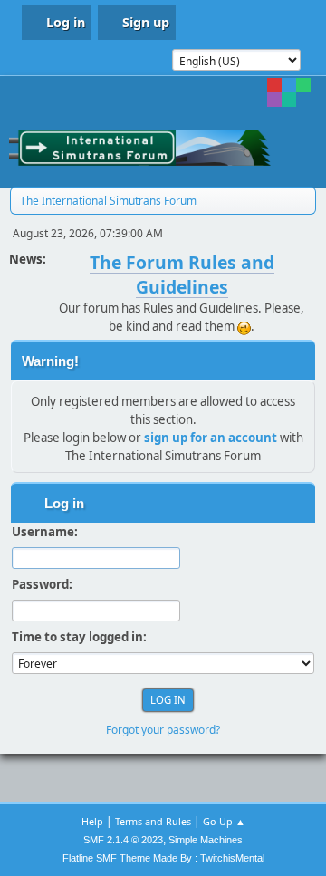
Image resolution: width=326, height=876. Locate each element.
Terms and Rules (153, 821)
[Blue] (289, 85)
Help (92, 821)
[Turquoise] (289, 99)
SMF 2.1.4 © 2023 (123, 839)
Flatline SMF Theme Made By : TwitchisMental (163, 857)
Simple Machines (205, 839)
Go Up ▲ (224, 821)
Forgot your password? (163, 729)
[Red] (274, 85)
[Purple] (274, 99)
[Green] (303, 85)
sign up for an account (210, 437)
